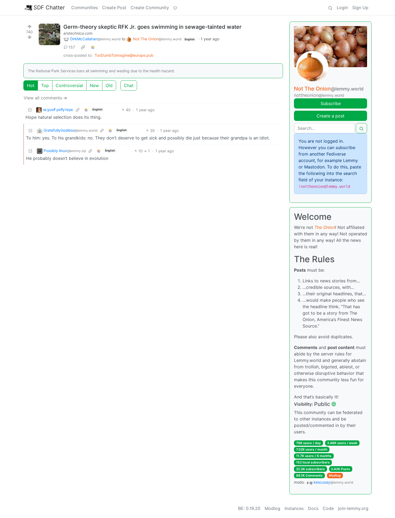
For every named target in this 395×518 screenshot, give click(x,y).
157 (72, 47)
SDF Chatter (49, 7)
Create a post (330, 115)
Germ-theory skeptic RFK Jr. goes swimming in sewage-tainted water (152, 27)
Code (328, 508)
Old (109, 85)
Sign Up (360, 7)
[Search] (330, 7)
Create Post (114, 7)
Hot (30, 85)
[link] (83, 47)
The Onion (324, 227)
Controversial (69, 85)
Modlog (335, 475)
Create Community (150, 7)
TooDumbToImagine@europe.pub (124, 55)
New (94, 85)
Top (45, 85)
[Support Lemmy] (175, 7)
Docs (313, 508)
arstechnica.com (77, 33)
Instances (294, 508)
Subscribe (331, 103)
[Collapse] (30, 110)
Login (342, 7)
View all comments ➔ (45, 97)
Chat (129, 85)
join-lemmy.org (353, 508)
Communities (84, 7)
